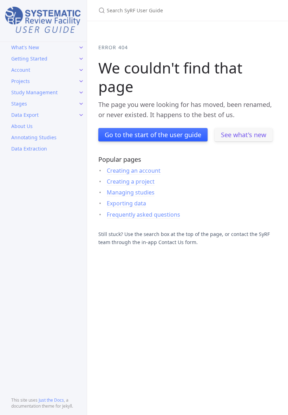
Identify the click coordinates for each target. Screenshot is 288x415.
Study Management (34, 92)
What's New (25, 47)
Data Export (25, 114)
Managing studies (131, 192)
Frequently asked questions (143, 214)
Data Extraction (29, 148)
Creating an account (134, 170)
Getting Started (29, 58)
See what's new (243, 134)
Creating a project (131, 181)
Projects (20, 81)
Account (20, 69)
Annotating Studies (34, 137)
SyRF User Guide (43, 22)
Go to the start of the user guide (153, 134)
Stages (19, 103)
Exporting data (126, 203)
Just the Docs (51, 400)
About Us (22, 126)
